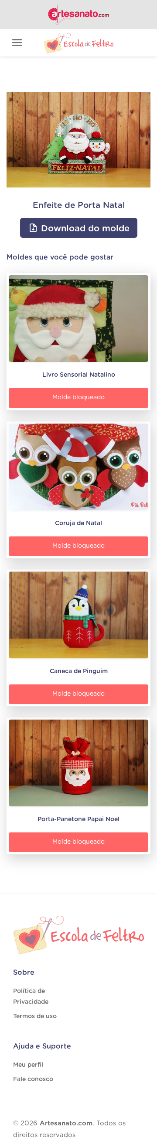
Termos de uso (35, 1016)
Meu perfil (28, 1065)
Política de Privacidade (30, 996)
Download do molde (84, 228)
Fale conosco (33, 1079)
